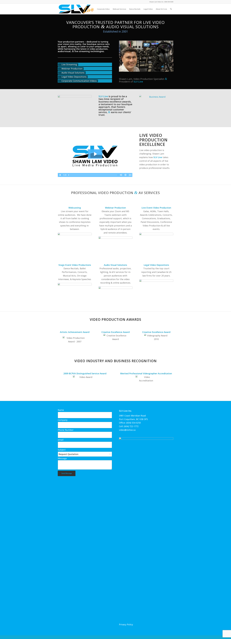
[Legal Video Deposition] (156, 288)
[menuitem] (103, 9)
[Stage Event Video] (75, 292)
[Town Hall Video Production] (156, 242)
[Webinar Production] (115, 245)
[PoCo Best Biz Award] (156, 106)
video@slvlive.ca (127, 429)
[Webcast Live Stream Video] (75, 242)
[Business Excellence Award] (75, 108)
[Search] (171, 9)
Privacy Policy (126, 624)
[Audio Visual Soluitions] (115, 295)
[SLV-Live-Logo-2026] (76, 9)
